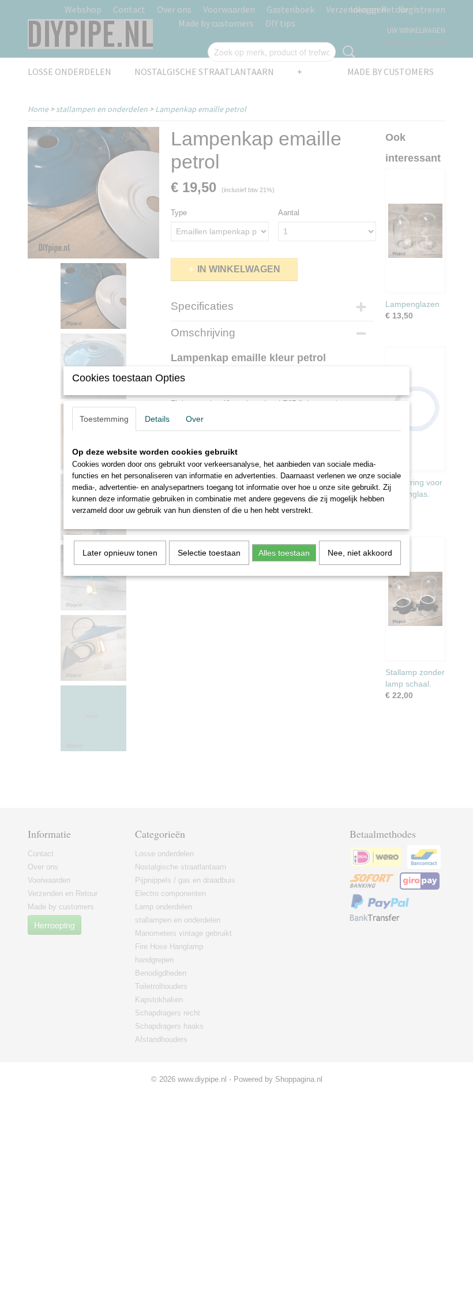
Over (195, 418)
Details (157, 418)
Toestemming (104, 418)
